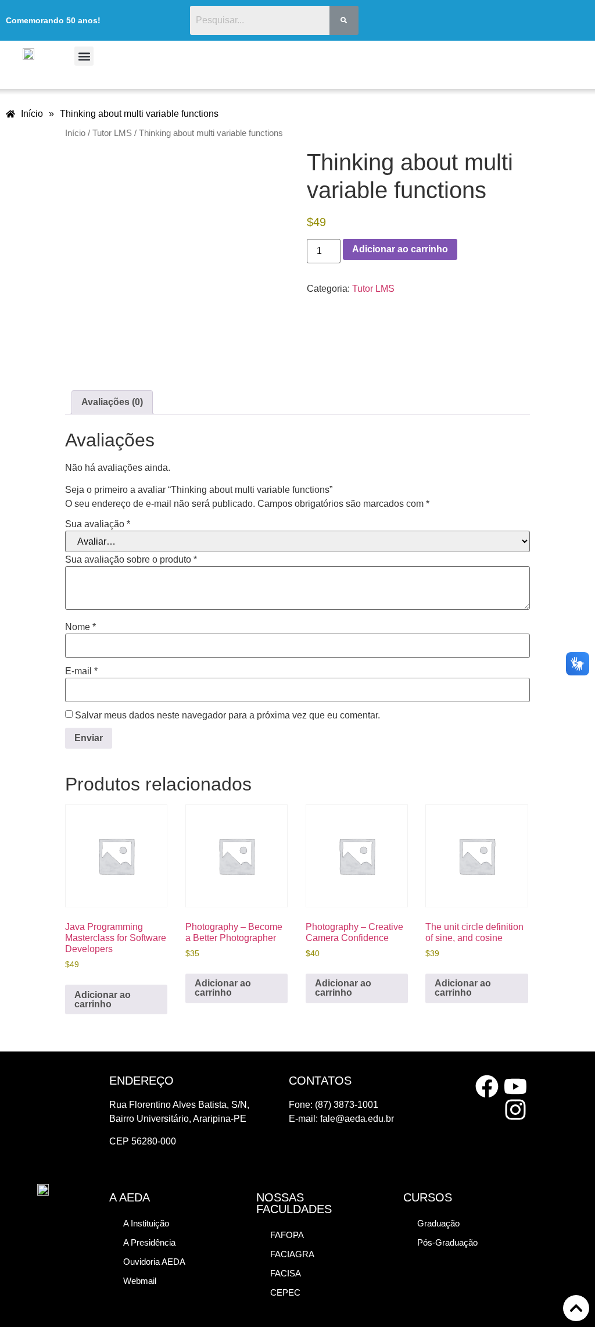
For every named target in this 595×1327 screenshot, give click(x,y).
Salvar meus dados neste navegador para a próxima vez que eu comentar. (227, 715)
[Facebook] (487, 1086)
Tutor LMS (112, 133)
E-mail (81, 671)
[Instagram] (515, 1109)
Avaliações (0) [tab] (112, 402)
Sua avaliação (97, 524)
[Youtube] (515, 1086)
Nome (80, 627)
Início (75, 133)
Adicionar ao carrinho (400, 249)
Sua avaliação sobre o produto (131, 559)
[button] (84, 56)
